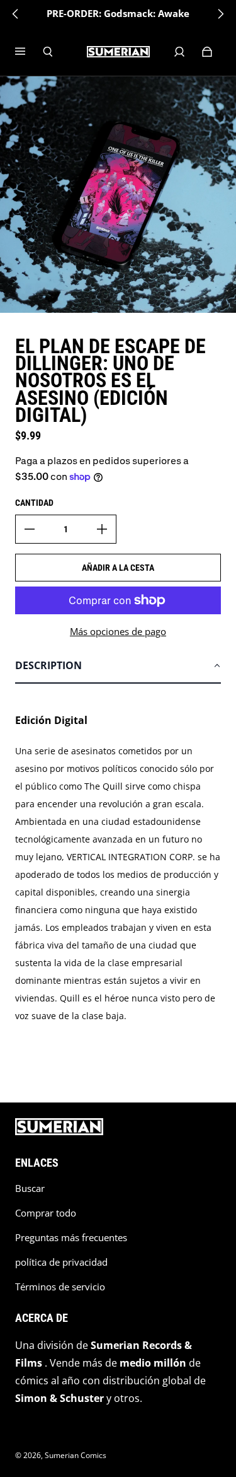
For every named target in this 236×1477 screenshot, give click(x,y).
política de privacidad (61, 1262)
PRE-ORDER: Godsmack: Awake (118, 13)
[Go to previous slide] (16, 14)
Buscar (30, 1188)
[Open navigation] (29, 52)
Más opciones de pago (118, 631)
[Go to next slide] (220, 14)
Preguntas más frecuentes (71, 1237)
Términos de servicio (60, 1286)
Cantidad (34, 503)
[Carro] (207, 52)
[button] (118, 666)
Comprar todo (45, 1213)
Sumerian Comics (75, 1455)
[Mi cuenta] (179, 52)
